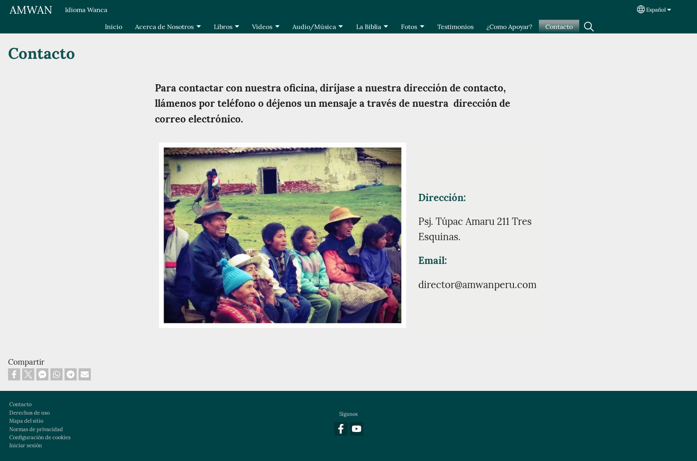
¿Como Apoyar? (509, 27)
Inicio (113, 27)
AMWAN (31, 10)
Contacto (559, 27)
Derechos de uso (29, 412)
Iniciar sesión (25, 445)
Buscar (589, 26)
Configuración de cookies (40, 437)
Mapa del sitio (26, 420)
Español (656, 9)
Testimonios (455, 27)
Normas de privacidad (36, 429)
